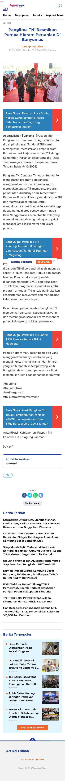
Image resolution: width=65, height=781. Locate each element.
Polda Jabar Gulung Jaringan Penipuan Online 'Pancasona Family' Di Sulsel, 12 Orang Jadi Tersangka (23, 697)
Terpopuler (22, 15)
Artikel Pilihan (17, 751)
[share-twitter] (29, 495)
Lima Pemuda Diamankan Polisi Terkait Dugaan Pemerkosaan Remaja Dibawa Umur (23, 647)
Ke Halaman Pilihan (31, 759)
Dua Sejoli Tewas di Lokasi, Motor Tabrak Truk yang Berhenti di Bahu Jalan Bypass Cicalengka (23, 664)
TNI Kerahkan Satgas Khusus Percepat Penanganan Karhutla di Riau (23, 680)
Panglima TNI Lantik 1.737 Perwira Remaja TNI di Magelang (27, 339)
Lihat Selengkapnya (31, 727)
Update (45, 262)
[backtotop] (32, 741)
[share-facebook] (24, 495)
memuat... (12, 463)
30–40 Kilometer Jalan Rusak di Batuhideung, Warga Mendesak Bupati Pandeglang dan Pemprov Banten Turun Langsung (24, 713)
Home (7, 15)
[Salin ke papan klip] (40, 495)
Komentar (34, 503)
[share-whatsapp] (35, 495)
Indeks (37, 15)
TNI (8, 475)
